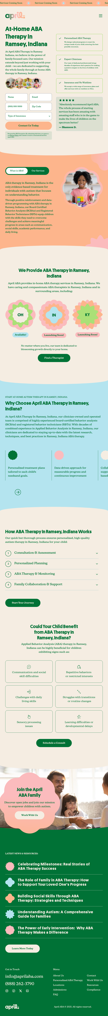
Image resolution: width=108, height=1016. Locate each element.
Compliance (93, 990)
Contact (91, 975)
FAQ (55, 994)
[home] (15, 16)
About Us (58, 975)
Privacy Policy (14, 135)
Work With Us (95, 980)
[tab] (17, 171)
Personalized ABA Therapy (68, 980)
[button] (101, 15)
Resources (93, 985)
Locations (58, 985)
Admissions (60, 990)
